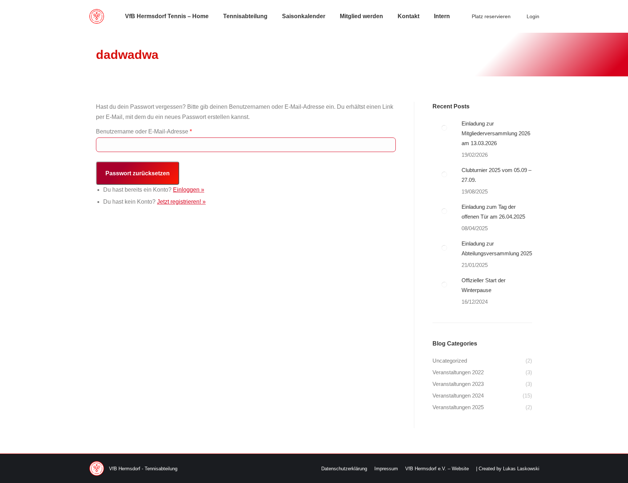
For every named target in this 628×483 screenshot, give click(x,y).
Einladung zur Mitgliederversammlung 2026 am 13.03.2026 (496, 133)
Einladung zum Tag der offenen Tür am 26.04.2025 (493, 212)
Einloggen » (188, 190)
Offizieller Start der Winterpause (484, 285)
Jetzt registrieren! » (181, 202)
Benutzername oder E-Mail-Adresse (144, 131)
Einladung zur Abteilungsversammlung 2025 (497, 248)
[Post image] (444, 128)
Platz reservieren (491, 16)
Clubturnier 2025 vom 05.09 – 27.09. (496, 175)
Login (533, 16)
